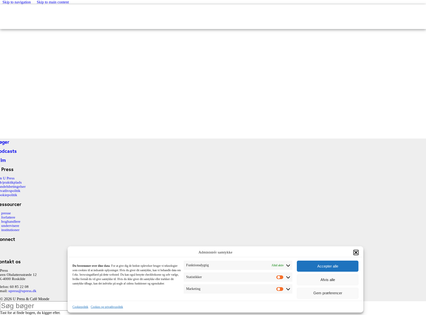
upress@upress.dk (22, 291)
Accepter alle (327, 266)
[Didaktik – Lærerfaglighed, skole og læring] (37, 134)
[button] (356, 252)
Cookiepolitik (80, 307)
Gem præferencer (327, 293)
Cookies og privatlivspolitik (107, 307)
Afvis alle (327, 280)
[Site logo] (0, 11)
